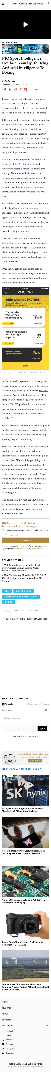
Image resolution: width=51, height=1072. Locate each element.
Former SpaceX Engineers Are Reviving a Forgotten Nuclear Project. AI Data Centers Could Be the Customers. (25, 987)
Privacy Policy (37, 548)
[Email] (31, 89)
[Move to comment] (36, 89)
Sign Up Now (35, 760)
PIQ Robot (23, 164)
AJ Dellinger (10, 81)
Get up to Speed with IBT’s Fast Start (33, 754)
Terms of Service (21, 548)
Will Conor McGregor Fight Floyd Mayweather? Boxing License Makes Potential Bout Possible (21, 568)
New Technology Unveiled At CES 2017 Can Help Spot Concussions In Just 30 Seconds (24, 578)
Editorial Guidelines (37, 619)
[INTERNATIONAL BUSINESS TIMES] (25, 4)
